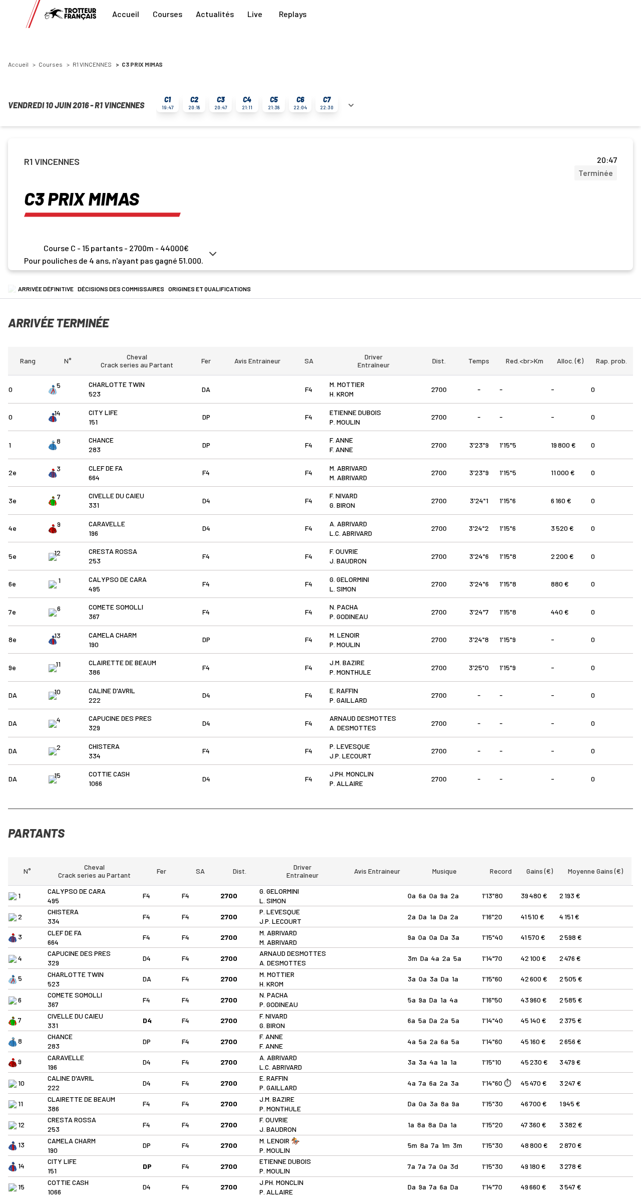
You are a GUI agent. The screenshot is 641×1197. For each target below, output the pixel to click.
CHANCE (101, 440)
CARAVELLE (107, 523)
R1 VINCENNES (92, 64)
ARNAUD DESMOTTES (363, 718)
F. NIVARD (344, 495)
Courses (167, 14)
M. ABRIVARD (348, 468)
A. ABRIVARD (348, 523)
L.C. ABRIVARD (351, 533)
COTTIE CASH (109, 773)
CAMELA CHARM (113, 635)
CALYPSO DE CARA (118, 579)
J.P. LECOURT (351, 755)
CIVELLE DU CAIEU (116, 495)
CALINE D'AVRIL (112, 690)
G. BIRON (342, 505)
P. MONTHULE (350, 672)
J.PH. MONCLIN (352, 773)
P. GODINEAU (349, 616)
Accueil (125, 14)
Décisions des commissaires (121, 288)
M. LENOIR (345, 635)
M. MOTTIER (347, 384)
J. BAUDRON (348, 560)
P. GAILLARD (348, 700)
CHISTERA (104, 746)
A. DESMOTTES (353, 727)
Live (254, 14)
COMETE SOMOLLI (116, 607)
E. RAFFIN (344, 690)
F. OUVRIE (344, 551)
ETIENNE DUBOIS (355, 412)
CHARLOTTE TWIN (117, 384)
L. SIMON (343, 588)
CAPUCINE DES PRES (120, 718)
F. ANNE (341, 440)
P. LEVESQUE (350, 746)
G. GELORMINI (349, 579)
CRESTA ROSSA (113, 551)
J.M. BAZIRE (347, 662)
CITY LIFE (103, 412)
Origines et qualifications (209, 288)
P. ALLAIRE (346, 783)
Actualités (215, 14)
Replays (292, 14)
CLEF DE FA (106, 468)
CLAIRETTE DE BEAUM (122, 662)
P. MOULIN (345, 422)
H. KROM (342, 393)
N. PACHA (344, 607)
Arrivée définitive (46, 288)
